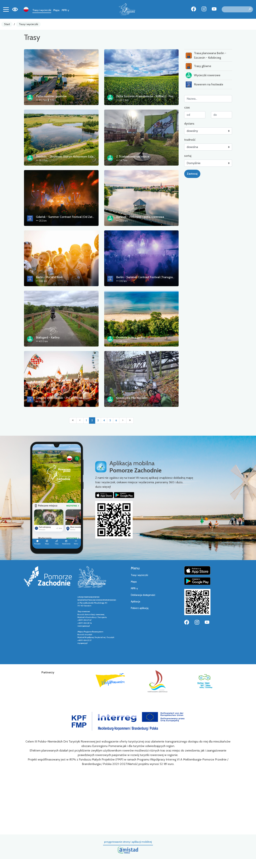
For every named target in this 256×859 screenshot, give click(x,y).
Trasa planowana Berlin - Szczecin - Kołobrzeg (210, 55)
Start (7, 24)
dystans (189, 123)
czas (187, 107)
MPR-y (65, 10)
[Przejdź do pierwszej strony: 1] (72, 420)
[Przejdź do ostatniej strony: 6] (130, 420)
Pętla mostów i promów (51, 96)
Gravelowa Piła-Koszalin (131, 398)
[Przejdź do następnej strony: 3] (123, 420)
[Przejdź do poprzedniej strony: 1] (80, 420)
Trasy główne (202, 66)
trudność (189, 139)
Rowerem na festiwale (208, 84)
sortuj (187, 156)
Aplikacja (135, 601)
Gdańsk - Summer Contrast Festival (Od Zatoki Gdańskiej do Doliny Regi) (83, 217)
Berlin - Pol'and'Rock (49, 277)
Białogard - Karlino (48, 337)
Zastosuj (192, 173)
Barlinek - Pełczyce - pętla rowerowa (140, 217)
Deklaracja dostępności (143, 595)
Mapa (56, 10)
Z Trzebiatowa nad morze (132, 156)
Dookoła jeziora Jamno (130, 337)
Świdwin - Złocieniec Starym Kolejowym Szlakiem (67, 156)
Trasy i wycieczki (41, 10)
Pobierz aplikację (140, 608)
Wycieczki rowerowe (207, 75)
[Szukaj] (249, 9)
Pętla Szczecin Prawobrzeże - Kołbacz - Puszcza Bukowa (153, 96)
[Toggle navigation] (6, 9)
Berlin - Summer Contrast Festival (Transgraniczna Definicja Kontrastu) (161, 277)
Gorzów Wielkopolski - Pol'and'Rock (59, 398)
